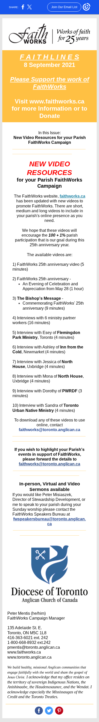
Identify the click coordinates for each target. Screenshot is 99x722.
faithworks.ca (72, 196)
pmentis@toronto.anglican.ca (33, 647)
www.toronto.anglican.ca (29, 657)
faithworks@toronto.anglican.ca (49, 430)
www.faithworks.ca (24, 652)
